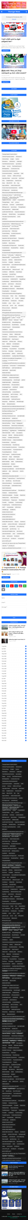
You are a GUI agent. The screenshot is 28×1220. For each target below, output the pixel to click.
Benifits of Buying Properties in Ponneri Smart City (16, 1166)
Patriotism (13, 442)
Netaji (13, 423)
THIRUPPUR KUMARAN (7, 495)
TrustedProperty (6, 504)
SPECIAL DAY (15, 471)
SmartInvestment (6, 264)
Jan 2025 (14, 693)
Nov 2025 (14, 668)
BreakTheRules (15, 324)
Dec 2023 (14, 720)
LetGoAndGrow (13, 389)
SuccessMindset (21, 214)
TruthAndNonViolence (16, 504)
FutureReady (19, 272)
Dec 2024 (14, 696)
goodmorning (13, 529)
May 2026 (14, 653)
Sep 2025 (14, 673)
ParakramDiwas (5, 442)
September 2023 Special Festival (9, 238)
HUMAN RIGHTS (14, 279)
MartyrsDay (4, 401)
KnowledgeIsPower (6, 387)
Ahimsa (10, 320)
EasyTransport (15, 339)
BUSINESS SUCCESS (6, 322)
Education (4, 260)
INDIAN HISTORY (18, 260)
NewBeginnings (21, 430)
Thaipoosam (14, 500)
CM (22, 269)
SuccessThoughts (6, 485)
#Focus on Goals (6, 308)
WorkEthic (4, 303)
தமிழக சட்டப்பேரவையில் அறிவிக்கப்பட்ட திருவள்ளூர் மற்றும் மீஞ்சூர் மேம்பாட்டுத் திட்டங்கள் (17, 1174)
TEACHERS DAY (21, 490)
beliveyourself (22, 524)
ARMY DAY (4, 320)
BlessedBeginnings (16, 322)
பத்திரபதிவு (4, 545)
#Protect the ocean (6, 310)
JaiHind (23, 380)
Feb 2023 (14, 725)
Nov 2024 (14, 698)
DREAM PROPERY (6, 257)
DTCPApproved (5, 190)
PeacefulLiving (16, 444)
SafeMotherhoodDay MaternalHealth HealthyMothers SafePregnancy (10, 476)
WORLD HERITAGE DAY (7, 517)
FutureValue (5, 274)
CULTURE (23, 324)
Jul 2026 (14, 648)
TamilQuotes (14, 300)
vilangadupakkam (6, 250)
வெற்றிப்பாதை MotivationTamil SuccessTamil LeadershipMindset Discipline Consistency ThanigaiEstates (11, 548)
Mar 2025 (14, 688)
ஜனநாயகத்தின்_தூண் (6, 541)
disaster (22, 248)
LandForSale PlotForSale (7, 212)
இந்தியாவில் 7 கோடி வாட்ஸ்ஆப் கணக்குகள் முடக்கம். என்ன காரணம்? (14, 71)
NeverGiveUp (12, 243)
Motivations (4, 161)
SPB (10, 471)
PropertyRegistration (7, 452)
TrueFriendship (18, 502)
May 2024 (14, 713)
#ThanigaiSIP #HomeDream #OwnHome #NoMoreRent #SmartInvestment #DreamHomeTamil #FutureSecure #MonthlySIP (12, 315)
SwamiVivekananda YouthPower (9, 490)
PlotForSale (14, 231)
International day (6, 226)
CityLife (11, 329)
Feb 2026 (14, 661)
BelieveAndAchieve (6, 269)
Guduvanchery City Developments (9, 171)
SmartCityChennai (20, 478)
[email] (3, 589)
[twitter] (7, 585)
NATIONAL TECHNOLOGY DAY (9, 416)
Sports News (13, 207)
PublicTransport (5, 454)
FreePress (4, 351)
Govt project (13, 365)
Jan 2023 (14, 728)
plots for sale (5, 305)
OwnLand (4, 435)
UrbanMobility (10, 507)
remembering (14, 190)
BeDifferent (13, 267)
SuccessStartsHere (18, 483)
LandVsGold (5, 389)
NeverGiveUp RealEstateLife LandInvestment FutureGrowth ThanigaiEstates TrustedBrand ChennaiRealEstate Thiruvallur (12, 428)
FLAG (3, 344)
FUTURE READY (16, 344)
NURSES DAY (15, 418)
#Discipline (20, 305)
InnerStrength (17, 380)
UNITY (3, 507)
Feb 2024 (14, 715)
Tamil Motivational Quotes (8, 163)
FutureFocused (18, 351)
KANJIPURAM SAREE (6, 382)
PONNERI (11, 262)
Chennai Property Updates (8, 156)
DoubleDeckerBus (13, 336)
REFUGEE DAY (12, 459)
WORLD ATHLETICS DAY (7, 512)
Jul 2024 (14, 708)
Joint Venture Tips (6, 231)
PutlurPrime (17, 262)
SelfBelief (22, 298)
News (3, 183)
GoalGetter (4, 360)
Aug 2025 (14, 676)
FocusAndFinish (13, 348)
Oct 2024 (14, 700)
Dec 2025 (14, 666)
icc (18, 529)
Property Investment (6, 449)
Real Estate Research (16, 166)
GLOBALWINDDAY (6, 356)
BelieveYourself (16, 269)
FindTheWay (5, 348)
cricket (3, 267)
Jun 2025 (14, 681)
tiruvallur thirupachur (16, 233)
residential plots (20, 533)
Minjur (3, 404)
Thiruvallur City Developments (9, 216)
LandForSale (5, 204)
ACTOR (18, 317)
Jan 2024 (14, 718)
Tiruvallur (4, 502)
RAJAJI (10, 456)
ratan (14, 533)
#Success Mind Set (6, 209)
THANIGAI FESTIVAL (13, 492)
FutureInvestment (6, 353)
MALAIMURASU (5, 394)
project (4, 175)
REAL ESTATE (9, 183)
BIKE (21, 320)
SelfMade (4, 478)
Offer (13, 432)
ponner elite (14, 178)
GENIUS (13, 353)
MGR (11, 286)
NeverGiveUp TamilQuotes (17, 425)
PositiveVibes (21, 447)
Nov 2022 (14, 733)
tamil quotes (9, 536)
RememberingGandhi (7, 466)
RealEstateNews (19, 461)
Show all (14, 19)
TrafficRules (11, 502)
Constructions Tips (15, 168)
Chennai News (5, 159)
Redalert (13, 464)
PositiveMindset (5, 248)
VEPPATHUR (17, 507)
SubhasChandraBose (7, 483)
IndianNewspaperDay (7, 380)
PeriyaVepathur (5, 291)
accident (4, 524)
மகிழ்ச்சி (14, 199)
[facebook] (3, 585)
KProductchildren (15, 384)
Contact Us (19, 1214)
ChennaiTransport (6, 327)
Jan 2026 (14, 663)
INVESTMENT (12, 236)
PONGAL (4, 437)
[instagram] (20, 585)
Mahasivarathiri (14, 396)
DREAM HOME (15, 209)
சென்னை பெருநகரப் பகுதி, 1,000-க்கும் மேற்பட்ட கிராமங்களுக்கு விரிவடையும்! (17, 626)
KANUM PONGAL (6, 384)
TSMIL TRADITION (14, 497)
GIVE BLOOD (20, 353)
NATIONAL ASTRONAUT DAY (8, 411)
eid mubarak (12, 526)
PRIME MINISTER (20, 288)
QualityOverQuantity (15, 454)
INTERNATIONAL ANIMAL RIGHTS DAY (10, 375)
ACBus (13, 317)
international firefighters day (8, 531)
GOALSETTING (12, 274)
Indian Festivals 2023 (15, 185)
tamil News (21, 178)
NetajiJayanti (19, 423)
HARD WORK (5, 370)
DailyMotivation (9, 180)
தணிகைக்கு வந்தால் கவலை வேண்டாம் (17, 639)
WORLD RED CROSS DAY (7, 521)
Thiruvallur (21, 300)
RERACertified (20, 459)
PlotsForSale (21, 245)
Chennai (9, 175)
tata (15, 305)
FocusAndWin (21, 348)
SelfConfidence (5, 300)
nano (18, 303)
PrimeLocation (5, 296)
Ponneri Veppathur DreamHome (9, 447)
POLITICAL (4, 262)
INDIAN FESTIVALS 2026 (16, 281)
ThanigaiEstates (21, 207)
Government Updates (7, 173)
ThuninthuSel (21, 500)
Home (8, 1214)
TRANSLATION (5, 497)
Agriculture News (6, 178)
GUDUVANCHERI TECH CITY (8, 276)
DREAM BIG (11, 272)
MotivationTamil (5, 224)
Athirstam (16, 320)
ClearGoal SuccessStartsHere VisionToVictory (12, 332)
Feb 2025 (14, 691)
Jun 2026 (14, 651)
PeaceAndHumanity (6, 444)
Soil (3, 480)
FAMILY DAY (5, 341)
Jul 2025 (14, 678)
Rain (16, 296)
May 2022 (14, 738)
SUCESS (17, 298)
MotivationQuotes (11, 404)
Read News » (6, 50)
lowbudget (19, 161)
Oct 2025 (14, 671)
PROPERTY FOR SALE (6, 440)
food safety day (20, 526)
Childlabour (5, 329)
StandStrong (8, 480)
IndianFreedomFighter (14, 377)
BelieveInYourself (6, 240)
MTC (21, 394)
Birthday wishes (15, 240)
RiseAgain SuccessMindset (8, 468)
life (14, 183)
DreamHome (5, 236)
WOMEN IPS (12, 509)
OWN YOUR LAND (6, 432)
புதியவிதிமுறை (11, 545)
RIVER (12, 461)
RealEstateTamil (5, 464)
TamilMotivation (5, 500)
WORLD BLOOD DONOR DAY (8, 514)
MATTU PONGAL (14, 394)
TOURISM (16, 495)
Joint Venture (11, 284)
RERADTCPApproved (15, 224)
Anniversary (5, 197)
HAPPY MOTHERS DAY (17, 368)
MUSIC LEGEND (5, 396)
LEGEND (21, 387)
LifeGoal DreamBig (6, 392)
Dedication (4, 336)
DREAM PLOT (18, 255)
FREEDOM (9, 344)
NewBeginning (13, 430)
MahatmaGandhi (6, 399)
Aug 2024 (14, 705)
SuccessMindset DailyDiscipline (18, 264)
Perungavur (13, 291)
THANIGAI (4, 492)
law (8, 267)
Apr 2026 (14, 656)
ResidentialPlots (14, 248)
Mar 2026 (14, 658)
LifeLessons (18, 284)
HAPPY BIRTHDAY (6, 368)
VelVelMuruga (5, 509)
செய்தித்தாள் (13, 538)
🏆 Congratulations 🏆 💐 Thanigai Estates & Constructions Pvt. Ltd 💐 (14, 570)
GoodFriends (5, 365)
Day (18, 183)
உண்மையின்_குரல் (5, 538)
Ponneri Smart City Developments (9, 187)
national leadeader (6, 533)
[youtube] (12, 585)
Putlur (12, 296)
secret (11, 305)
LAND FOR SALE (17, 195)
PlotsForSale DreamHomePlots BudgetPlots (12, 293)
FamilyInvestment (6, 346)
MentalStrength (20, 401)
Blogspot (10, 1216)
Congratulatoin (21, 199)
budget (12, 159)
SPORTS (21, 471)
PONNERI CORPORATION (13, 437)
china (14, 303)
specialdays (18, 163)
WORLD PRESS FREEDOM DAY (8, 519)
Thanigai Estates (5, 202)
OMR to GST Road (17, 175)
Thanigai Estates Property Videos (9, 154)
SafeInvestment (5, 473)
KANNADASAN (16, 382)
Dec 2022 (14, 730)
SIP (12, 298)
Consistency (5, 334)
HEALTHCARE (13, 370)
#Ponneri (4, 255)
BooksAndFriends (6, 324)
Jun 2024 (14, 710)
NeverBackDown (6, 425)
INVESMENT (4, 377)
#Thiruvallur (11, 255)
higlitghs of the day (6, 199)
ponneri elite (5, 228)
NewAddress (5, 430)
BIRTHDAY (4, 219)
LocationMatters (16, 392)
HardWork (4, 243)
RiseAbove (16, 466)
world (19, 216)
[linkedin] (16, 585)
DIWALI (11, 334)
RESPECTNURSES (5, 461)
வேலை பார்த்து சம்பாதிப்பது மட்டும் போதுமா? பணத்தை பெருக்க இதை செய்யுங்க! (16, 633)
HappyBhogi (22, 279)
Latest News (16, 173)
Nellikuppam (17, 286)
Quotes (17, 159)
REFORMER (4, 459)
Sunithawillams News (16, 485)
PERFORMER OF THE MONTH (8, 288)
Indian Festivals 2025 (14, 197)
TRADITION (22, 495)
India (3, 180)
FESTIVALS (20, 341)
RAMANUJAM (16, 456)
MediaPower (12, 401)
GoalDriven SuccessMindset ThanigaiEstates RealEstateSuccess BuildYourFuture (12, 358)
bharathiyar (4, 526)
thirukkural (16, 536)
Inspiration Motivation (20, 212)
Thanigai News (14, 12)
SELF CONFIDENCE (6, 298)
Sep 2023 (14, 723)
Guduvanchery (5, 279)
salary (3, 536)
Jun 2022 (14, 735)
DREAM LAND (17, 334)
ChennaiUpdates (16, 327)
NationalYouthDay (6, 423)
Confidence (4, 272)
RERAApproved (5, 207)
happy (3, 166)
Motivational (18, 156)
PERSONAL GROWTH (18, 435)
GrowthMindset (19, 276)
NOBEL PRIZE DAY (6, 418)
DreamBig (21, 336)
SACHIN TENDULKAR (20, 468)
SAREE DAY (4, 471)
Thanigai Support (6, 574)
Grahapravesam (21, 365)
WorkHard (22, 521)
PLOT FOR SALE (15, 226)
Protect (15, 452)
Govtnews (12, 204)
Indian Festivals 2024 (14, 228)
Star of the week (16, 480)
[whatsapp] (24, 585)
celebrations (12, 161)
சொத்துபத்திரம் (21, 538)
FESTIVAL (10, 260)
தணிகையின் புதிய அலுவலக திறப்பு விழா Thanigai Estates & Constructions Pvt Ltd (13, 543)
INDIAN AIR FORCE (6, 372)
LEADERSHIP (15, 387)
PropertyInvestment (17, 449)
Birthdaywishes (5, 168)
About (13, 1214)
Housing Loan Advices (7, 195)
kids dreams (19, 531)
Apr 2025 (14, 686)
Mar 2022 (14, 740)
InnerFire (4, 284)
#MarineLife (14, 308)
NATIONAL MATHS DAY (7, 413)
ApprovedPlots (5, 185)
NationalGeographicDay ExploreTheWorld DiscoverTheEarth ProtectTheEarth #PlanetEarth (12, 421)
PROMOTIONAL (12, 214)
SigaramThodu (11, 478)
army (10, 303)
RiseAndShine (22, 296)
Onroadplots (19, 432)
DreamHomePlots (16, 257)
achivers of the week (12, 524)
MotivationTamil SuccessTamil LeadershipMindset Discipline (13, 409)
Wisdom (16, 521)
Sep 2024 (14, 703)
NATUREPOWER (21, 416)
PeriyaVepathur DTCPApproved (9, 245)
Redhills (20, 187)
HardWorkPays (5, 281)
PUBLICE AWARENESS (17, 440)
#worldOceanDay (6, 317)
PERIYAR (10, 435)
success (8, 166)
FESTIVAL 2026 (12, 341)
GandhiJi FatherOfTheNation (18, 356)
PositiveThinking (5, 233)
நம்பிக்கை (17, 202)
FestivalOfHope (15, 346)
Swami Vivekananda (6, 488)
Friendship (11, 351)
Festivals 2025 (18, 180)
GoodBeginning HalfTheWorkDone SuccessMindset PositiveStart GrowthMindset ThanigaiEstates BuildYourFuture (13, 363)
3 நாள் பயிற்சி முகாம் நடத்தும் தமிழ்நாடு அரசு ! (11, 40)
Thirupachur (21, 238)
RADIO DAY (4, 456)
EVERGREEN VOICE (6, 339)
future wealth (5, 529)
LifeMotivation (5, 286)
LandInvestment (19, 204)
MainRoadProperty (16, 399)
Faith (22, 173)
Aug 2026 (14, 646)
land (12, 202)
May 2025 (14, 683)
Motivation (4, 214)
